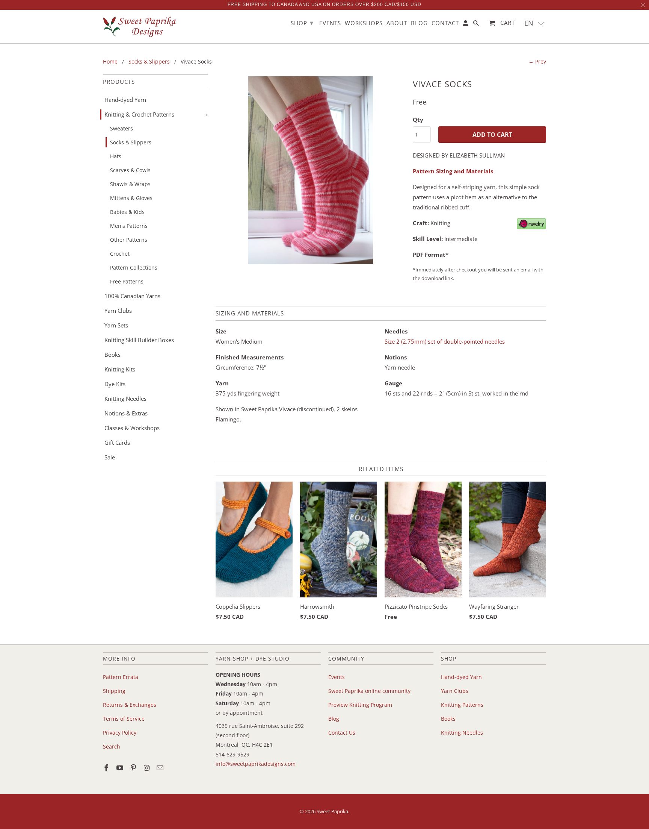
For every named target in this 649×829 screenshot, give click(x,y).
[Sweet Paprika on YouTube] (120, 767)
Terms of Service (124, 718)
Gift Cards (117, 442)
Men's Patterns (129, 225)
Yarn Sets (116, 325)
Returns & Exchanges (129, 704)
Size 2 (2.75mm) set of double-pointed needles (445, 341)
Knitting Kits (119, 369)
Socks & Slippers (130, 142)
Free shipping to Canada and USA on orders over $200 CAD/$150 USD (324, 4)
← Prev (537, 61)
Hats (115, 156)
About (396, 23)
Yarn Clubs (118, 310)
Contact (445, 23)
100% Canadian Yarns (132, 296)
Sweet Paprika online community (369, 690)
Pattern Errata (120, 676)
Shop (302, 22)
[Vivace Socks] (310, 170)
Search (111, 746)
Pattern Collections (133, 267)
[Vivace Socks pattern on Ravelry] (531, 227)
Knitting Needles (125, 398)
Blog (333, 718)
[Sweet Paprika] (140, 26)
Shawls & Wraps (130, 184)
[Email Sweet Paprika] (161, 767)
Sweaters (121, 128)
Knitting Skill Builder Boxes (139, 340)
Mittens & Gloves (131, 198)
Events (336, 676)
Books (112, 354)
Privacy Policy (119, 732)
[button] (534, 23)
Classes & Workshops (132, 428)
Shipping (114, 690)
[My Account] (466, 24)
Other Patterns (128, 239)
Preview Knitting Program (360, 704)
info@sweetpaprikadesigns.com (256, 763)
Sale (109, 457)
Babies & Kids (127, 211)
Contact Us (341, 732)
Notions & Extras (126, 413)
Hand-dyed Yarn (125, 99)
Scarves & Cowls (130, 170)
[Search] (476, 24)
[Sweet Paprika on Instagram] (147, 767)
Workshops (364, 23)
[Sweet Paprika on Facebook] (107, 767)
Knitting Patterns (462, 704)
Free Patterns (126, 281)
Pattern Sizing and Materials (453, 171)
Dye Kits (114, 384)
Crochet (120, 253)
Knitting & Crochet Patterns (139, 114)
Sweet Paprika (332, 811)
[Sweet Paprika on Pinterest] (134, 767)
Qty (418, 119)
